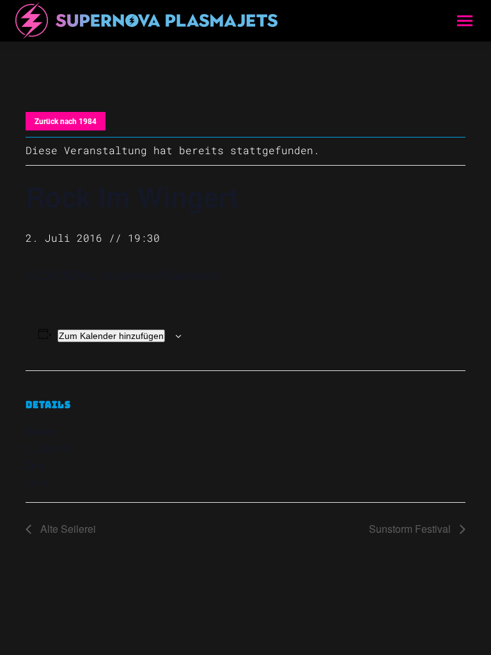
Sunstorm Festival (411, 528)
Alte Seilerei (67, 528)
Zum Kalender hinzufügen (111, 336)
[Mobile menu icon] (464, 21)
